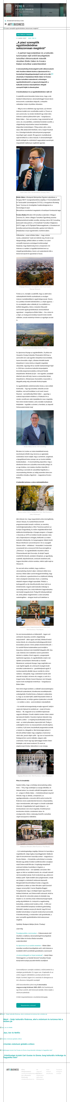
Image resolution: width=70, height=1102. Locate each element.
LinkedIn (58, 1073)
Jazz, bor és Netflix (11, 1033)
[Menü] (5, 24)
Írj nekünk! (39, 1073)
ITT (52, 74)
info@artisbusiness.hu (27, 1079)
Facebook (59, 1069)
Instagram (59, 1071)
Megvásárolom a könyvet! (28, 1005)
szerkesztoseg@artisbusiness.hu (30, 1073)
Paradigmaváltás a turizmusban (26, 933)
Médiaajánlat (40, 1079)
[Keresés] (5, 21)
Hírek (47, 1069)
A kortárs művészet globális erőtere (18, 1044)
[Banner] (34, 8)
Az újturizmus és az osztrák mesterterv (28, 945)
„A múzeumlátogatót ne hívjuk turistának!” (29, 955)
